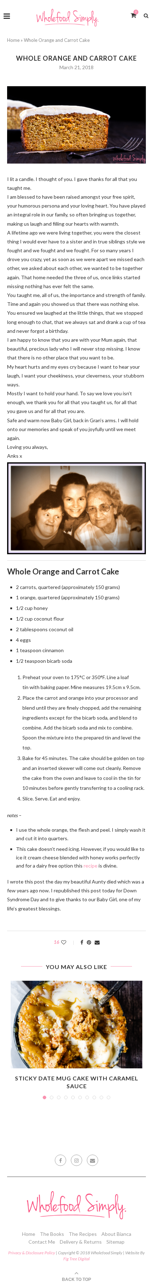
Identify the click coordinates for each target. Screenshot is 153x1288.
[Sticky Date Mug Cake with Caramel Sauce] (76, 1024)
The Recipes (83, 1234)
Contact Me (41, 1242)
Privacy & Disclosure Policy (31, 1252)
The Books (52, 1234)
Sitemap (115, 1242)
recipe (90, 866)
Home (13, 40)
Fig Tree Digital (76, 1258)
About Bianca (116, 1234)
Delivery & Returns (81, 1242)
